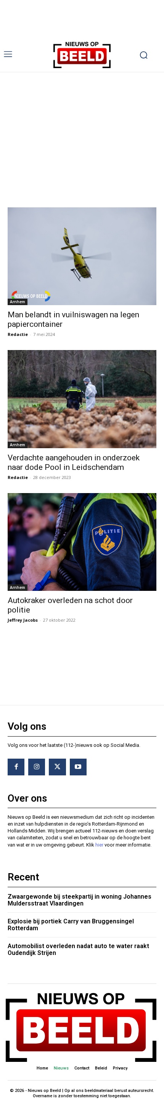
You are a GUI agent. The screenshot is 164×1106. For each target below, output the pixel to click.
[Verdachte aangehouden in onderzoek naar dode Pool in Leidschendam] (82, 399)
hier (99, 845)
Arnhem (17, 301)
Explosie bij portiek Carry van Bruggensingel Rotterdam (71, 925)
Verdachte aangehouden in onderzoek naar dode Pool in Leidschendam (74, 462)
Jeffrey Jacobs (23, 620)
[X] (57, 767)
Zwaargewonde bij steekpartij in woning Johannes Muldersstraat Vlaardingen (79, 900)
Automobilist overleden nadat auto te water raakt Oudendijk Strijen (78, 949)
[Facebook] (16, 767)
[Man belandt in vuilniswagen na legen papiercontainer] (82, 256)
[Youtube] (78, 767)
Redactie (18, 334)
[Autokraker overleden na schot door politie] (82, 542)
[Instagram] (36, 767)
